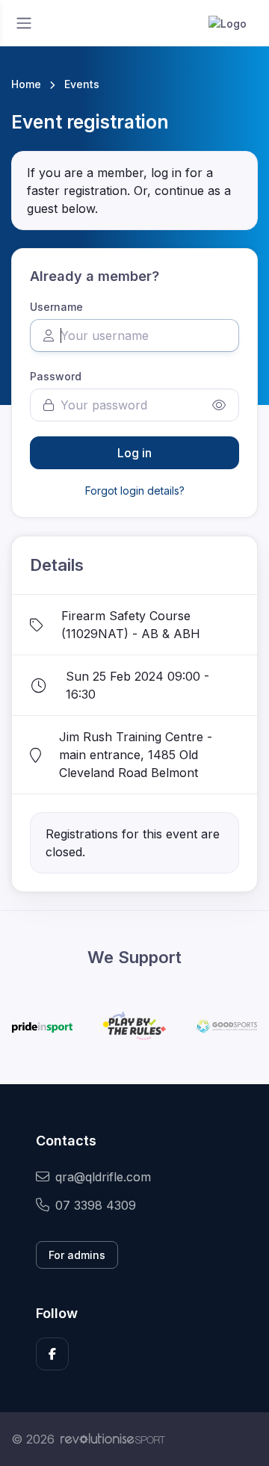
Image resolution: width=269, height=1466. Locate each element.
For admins (77, 1255)
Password (55, 376)
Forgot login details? (135, 490)
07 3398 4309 (95, 1205)
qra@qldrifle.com (103, 1176)
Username (56, 306)
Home (26, 84)
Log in (134, 452)
